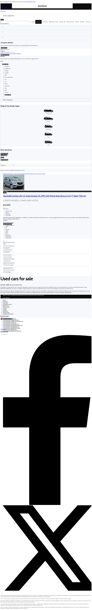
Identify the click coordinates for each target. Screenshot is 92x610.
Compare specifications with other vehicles (11, 53)
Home (4, 300)
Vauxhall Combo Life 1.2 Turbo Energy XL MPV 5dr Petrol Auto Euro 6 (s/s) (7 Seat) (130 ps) (24, 173)
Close (2, 61)
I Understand (26, 1)
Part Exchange (4, 155)
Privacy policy (6, 312)
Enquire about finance (8, 222)
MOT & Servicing (4, 160)
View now (12, 52)
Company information (8, 314)
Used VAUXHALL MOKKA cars (10, 329)
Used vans (5, 303)
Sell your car (6, 305)
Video (5, 192)
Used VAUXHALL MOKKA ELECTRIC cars (12, 331)
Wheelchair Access (7, 304)
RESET (4, 99)
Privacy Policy (32, 1)
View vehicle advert (7, 224)
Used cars (5, 301)
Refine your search (5, 55)
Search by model (4, 316)
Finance (5, 308)
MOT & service (6, 307)
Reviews (5, 309)
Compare (3, 51)
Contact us (5, 311)
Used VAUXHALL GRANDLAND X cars (11, 328)
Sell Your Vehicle (4, 153)
